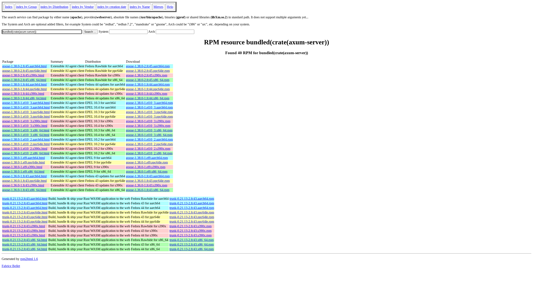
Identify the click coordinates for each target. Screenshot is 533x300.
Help (170, 7)
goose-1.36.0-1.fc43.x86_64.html (24, 190)
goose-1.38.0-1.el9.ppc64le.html (23, 162)
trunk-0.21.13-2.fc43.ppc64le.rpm (191, 212)
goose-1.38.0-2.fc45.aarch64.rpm (148, 66)
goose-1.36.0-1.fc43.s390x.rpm (146, 185)
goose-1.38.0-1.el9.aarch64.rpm (147, 158)
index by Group (26, 7)
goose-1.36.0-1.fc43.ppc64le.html (24, 180)
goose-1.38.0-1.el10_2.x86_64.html (25, 153)
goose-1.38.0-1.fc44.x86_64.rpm (147, 98)
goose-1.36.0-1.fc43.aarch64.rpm (148, 176)
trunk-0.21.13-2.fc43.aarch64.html (24, 198)
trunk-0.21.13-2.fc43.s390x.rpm (190, 226)
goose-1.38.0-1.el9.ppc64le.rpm (147, 162)
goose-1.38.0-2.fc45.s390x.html (23, 75)
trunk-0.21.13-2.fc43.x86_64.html (24, 240)
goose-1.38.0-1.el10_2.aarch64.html (26, 139)
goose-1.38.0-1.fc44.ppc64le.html (24, 89)
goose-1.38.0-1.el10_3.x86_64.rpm (149, 130)
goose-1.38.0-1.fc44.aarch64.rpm (148, 84)
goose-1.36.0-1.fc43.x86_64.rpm (147, 190)
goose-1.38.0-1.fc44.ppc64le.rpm (148, 89)
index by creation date (111, 7)
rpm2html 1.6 (29, 259)
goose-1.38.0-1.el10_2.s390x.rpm (148, 148)
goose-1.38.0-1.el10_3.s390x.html (24, 121)
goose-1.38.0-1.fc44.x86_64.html (24, 98)
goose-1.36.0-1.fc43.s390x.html (23, 185)
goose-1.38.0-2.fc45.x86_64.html (24, 80)
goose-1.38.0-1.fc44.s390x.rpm (146, 93)
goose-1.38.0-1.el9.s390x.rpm (145, 167)
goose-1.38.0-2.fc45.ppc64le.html (24, 70)
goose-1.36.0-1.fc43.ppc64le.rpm (148, 180)
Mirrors (158, 7)
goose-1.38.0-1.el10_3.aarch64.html (26, 103)
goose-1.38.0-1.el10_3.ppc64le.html (26, 112)
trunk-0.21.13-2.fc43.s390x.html (23, 226)
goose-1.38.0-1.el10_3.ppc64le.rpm (149, 112)
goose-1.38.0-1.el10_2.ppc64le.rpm (149, 144)
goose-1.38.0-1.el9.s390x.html (22, 167)
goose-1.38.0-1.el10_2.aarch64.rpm (149, 139)
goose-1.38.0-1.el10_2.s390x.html (24, 148)
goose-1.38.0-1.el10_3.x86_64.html (25, 130)
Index (8, 7)
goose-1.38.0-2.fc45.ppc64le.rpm (148, 70)
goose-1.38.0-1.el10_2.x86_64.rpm (149, 153)
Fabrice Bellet (11, 266)
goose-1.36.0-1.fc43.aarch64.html (24, 176)
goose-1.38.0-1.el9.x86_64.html (23, 171)
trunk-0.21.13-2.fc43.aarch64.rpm (191, 198)
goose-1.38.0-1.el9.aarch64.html (23, 158)
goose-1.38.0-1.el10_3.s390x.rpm (148, 121)
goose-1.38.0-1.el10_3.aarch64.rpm (149, 103)
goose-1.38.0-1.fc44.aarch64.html (24, 84)
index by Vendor (83, 7)
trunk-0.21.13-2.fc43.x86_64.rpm (191, 240)
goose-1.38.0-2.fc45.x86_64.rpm (147, 80)
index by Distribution (54, 7)
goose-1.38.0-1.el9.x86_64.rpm (146, 171)
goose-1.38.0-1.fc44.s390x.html (23, 93)
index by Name (140, 7)
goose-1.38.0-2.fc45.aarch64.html (24, 66)
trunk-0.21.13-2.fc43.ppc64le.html (24, 212)
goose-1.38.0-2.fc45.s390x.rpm (146, 75)
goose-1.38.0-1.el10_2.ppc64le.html (26, 144)
